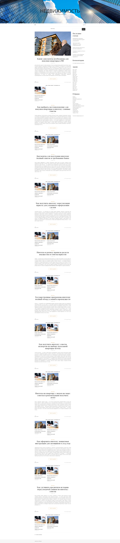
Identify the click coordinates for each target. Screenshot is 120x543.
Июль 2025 (74, 83)
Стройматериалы (75, 111)
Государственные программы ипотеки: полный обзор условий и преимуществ (52, 298)
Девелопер (74, 97)
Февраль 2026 (75, 76)
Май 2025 (74, 85)
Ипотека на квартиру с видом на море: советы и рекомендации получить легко (52, 395)
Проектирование (75, 108)
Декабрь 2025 (75, 78)
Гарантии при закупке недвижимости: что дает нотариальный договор (77, 44)
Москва (74, 102)
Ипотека (53, 105)
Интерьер (74, 100)
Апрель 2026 (75, 74)
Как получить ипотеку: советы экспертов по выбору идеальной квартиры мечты (53, 346)
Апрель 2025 (75, 86)
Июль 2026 (74, 70)
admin (37, 82)
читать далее (53, 78)
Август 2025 (75, 82)
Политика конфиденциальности (78, 115)
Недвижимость (60, 11)
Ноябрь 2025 (75, 79)
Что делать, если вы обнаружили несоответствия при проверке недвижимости (78, 55)
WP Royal (40, 541)
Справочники (75, 109)
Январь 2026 (75, 77)
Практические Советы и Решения (78, 105)
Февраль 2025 (75, 89)
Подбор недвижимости (77, 104)
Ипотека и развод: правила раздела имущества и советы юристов (53, 253)
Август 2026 (75, 69)
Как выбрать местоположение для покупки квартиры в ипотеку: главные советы (52, 109)
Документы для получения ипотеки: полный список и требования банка (52, 157)
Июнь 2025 (74, 84)
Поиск (84, 29)
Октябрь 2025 (75, 81)
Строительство (75, 110)
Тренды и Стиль (75, 112)
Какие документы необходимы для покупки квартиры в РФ (52, 59)
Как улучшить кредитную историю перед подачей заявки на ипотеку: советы (53, 489)
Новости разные (75, 103)
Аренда (74, 96)
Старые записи (38, 534)
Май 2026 (74, 73)
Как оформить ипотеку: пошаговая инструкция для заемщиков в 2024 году (53, 442)
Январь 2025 (75, 90)
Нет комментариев (67, 82)
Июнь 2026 (74, 71)
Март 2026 (74, 75)
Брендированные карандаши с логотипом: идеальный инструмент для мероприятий (79, 39)
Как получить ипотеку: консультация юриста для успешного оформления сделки (53, 205)
